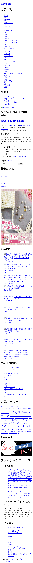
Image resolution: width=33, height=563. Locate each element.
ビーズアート (27, 423)
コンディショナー (10, 418)
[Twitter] (11, 107)
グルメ (6, 32)
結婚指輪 (11, 433)
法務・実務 (8, 81)
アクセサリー (8, 23)
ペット (6, 58)
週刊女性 (4, 186)
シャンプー (25, 418)
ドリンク (7, 52)
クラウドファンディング (25, 416)
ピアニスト (11, 426)
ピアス (5, 425)
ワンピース (8, 65)
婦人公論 (4, 176)
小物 (5, 75)
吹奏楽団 (19, 431)
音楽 (5, 87)
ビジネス (7, 54)
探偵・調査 (8, 77)
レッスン (7, 63)
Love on (6, 3)
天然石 (24, 431)
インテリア (8, 28)
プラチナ (3, 429)
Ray (2, 173)
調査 (16, 433)
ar (1, 180)
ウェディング (8, 30)
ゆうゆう (4, 183)
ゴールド (17, 418)
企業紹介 (7, 69)
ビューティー (8, 56)
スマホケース (18, 420)
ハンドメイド (17, 423)
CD (1, 406)
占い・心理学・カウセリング (13, 73)
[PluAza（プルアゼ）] (16, 244)
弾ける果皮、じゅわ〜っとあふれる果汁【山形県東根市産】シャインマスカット (20, 487)
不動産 (6, 67)
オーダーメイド (13, 416)
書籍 (5, 79)
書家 (30, 431)
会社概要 (7, 104)
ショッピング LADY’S (11, 368)
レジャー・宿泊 (9, 61)
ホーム (6, 96)
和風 (22, 431)
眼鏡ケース (5, 433)
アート (6, 21)
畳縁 (2, 433)
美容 (14, 433)
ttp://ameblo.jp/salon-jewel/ (19, 156)
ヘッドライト (19, 429)
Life (5, 17)
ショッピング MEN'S (11, 42)
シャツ (6, 36)
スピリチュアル (9, 48)
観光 (5, 83)
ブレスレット (23, 425)
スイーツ (7, 44)
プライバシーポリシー (11, 102)
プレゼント (10, 429)
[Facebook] (4, 107)
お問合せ (7, 100)
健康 (5, 71)
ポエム (4, 431)
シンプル (4, 420)
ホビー (6, 60)
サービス (7, 34)
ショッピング (8, 38)
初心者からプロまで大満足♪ (17, 491)
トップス (7, 50)
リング (11, 431)
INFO (6, 14)
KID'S (6, 16)
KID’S (6, 377)
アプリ (6, 25)
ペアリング (24, 429)
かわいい (7, 413)
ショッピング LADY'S (11, 40)
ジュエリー (9, 420)
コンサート (3, 418)
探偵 (28, 431)
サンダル (21, 418)
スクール (7, 46)
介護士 (14, 431)
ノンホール (7, 423)
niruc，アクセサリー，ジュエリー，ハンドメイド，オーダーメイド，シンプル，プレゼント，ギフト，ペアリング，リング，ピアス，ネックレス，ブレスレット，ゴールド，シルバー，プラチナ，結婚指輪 (16, 410)
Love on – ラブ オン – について (14, 98)
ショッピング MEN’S (11, 373)
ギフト (18, 416)
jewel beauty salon (12, 120)
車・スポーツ (8, 85)
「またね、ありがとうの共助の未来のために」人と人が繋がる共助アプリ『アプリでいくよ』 (20, 495)
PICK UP (7, 19)
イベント (7, 27)
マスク (8, 431)
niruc (3, 406)
